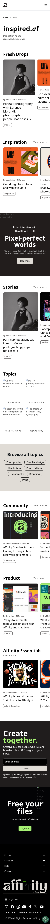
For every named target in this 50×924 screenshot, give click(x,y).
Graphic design (35, 462)
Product (7, 633)
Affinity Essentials (12, 706)
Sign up (25, 828)
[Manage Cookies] (45, 919)
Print (25, 479)
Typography (17, 474)
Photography (13, 462)
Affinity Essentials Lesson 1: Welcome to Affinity (18, 698)
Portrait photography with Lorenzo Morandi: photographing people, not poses (18, 111)
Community (9, 560)
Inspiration (44, 107)
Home (5, 17)
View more (40, 142)
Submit (25, 768)
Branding (34, 474)
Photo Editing (34, 468)
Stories (7, 125)
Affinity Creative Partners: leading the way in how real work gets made (19, 551)
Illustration (14, 468)
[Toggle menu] (45, 5)
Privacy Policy (20, 777)
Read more (25, 260)
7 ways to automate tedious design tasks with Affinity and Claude (19, 623)
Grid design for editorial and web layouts (18, 186)
